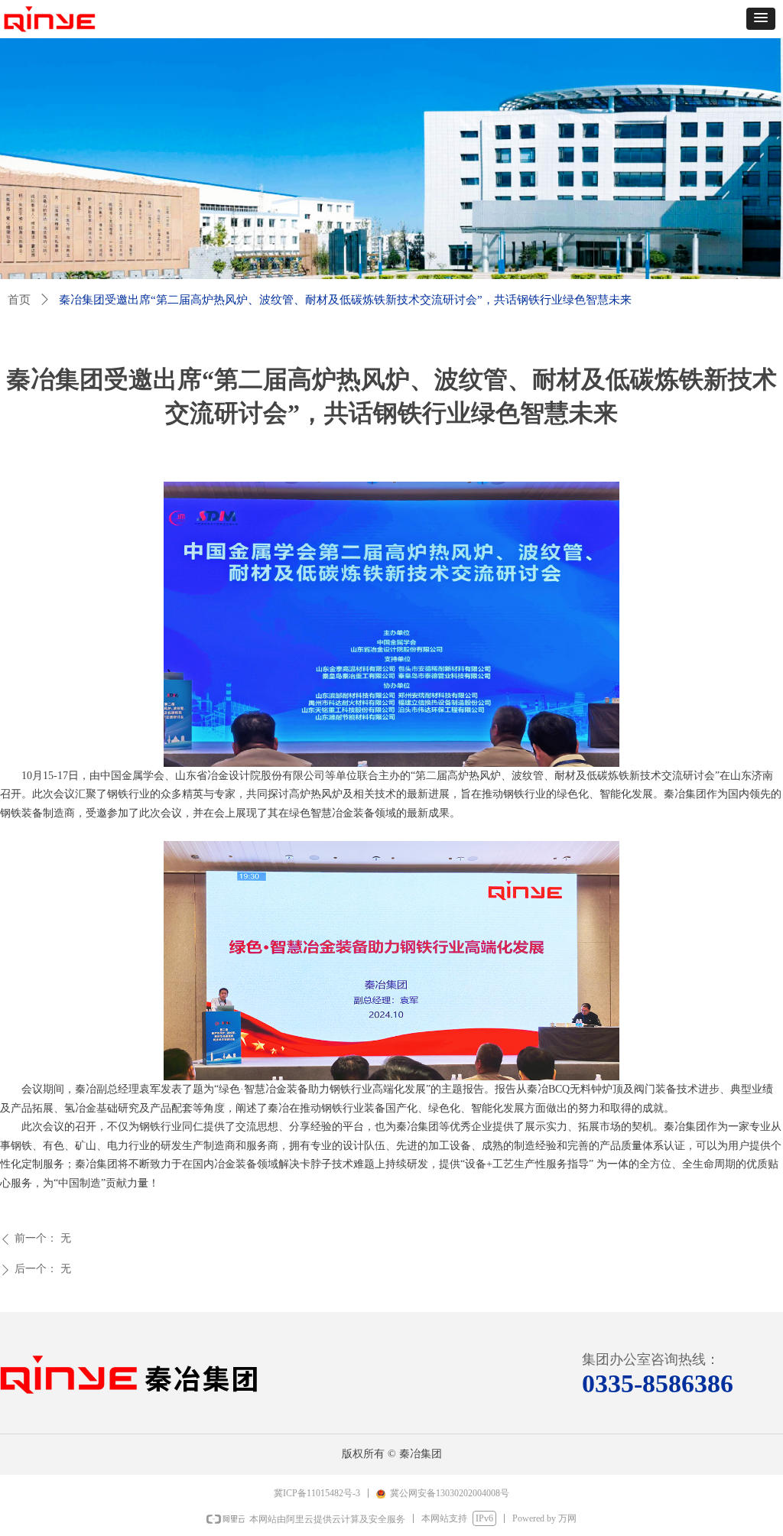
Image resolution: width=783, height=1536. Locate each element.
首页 (19, 300)
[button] (760, 19)
